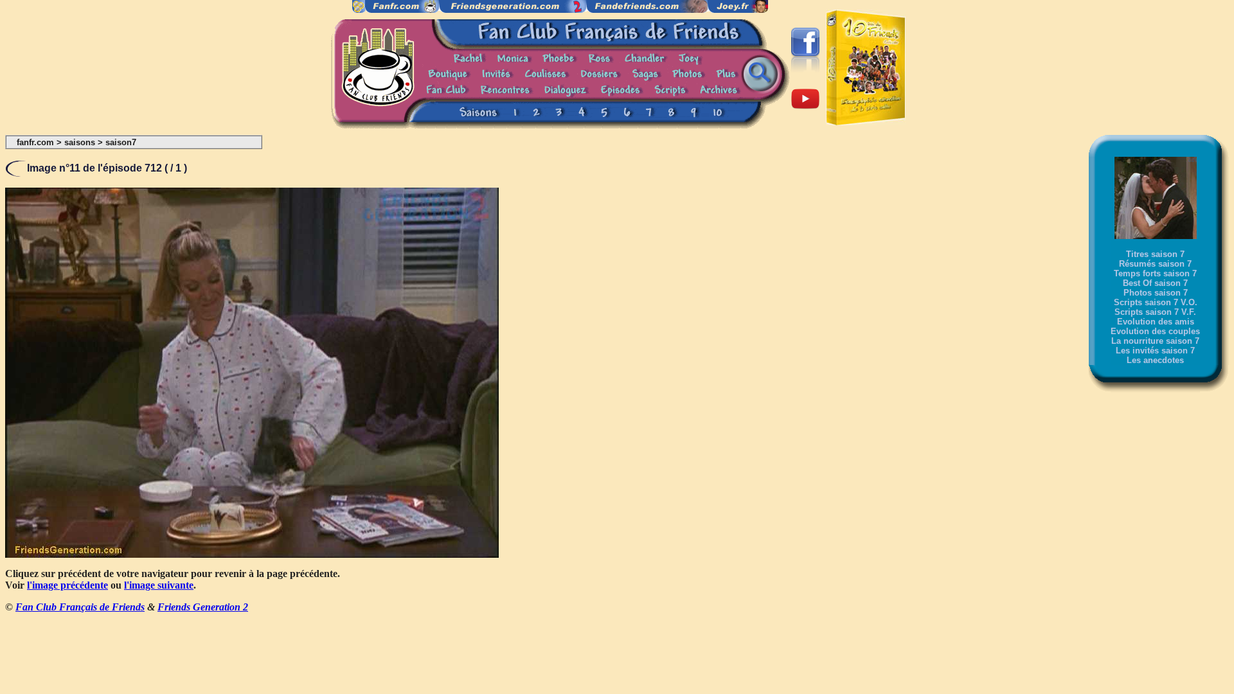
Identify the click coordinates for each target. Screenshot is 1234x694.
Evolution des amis (1155, 321)
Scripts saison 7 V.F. (1155, 312)
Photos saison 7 (1155, 293)
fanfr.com (35, 142)
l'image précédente (67, 585)
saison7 (120, 142)
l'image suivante (158, 585)
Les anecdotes (1155, 360)
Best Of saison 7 (1155, 283)
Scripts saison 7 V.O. (1155, 302)
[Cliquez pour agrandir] (252, 554)
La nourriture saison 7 (1155, 341)
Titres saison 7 (1155, 254)
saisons (79, 142)
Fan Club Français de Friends (80, 606)
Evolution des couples (1155, 331)
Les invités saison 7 (1155, 350)
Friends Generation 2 (202, 606)
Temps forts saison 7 (1155, 273)
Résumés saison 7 (1155, 264)
